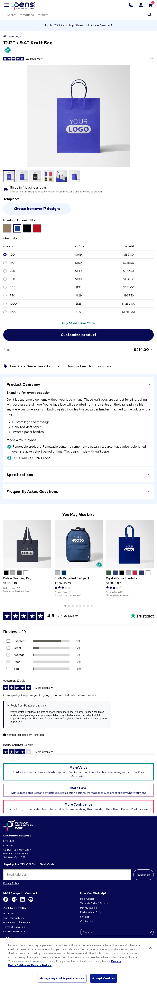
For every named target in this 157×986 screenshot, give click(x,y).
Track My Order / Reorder (94, 903)
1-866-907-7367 (21, 850)
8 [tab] (92, 606)
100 (12, 254)
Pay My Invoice (88, 907)
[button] (6, 572)
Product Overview (23, 384)
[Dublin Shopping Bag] (27, 544)
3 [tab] (73, 606)
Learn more (104, 366)
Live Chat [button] (8, 841)
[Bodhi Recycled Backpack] (79, 544)
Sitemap (85, 916)
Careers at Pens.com (14, 931)
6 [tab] (84, 606)
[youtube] (30, 901)
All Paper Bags (12, 36)
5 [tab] (80, 606)
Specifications (20, 474)
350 (12, 279)
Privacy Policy (11, 883)
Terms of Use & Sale (14, 927)
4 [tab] (77, 606)
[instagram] (14, 901)
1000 (13, 303)
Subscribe (143, 874)
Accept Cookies (103, 978)
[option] (7, 228)
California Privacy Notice (34, 965)
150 (12, 263)
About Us (8, 913)
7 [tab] (88, 606)
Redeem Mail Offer (91, 912)
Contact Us (86, 921)
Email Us (8, 845)
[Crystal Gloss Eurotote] (130, 544)
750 (12, 295)
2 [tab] (69, 606)
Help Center (87, 898)
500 (13, 287)
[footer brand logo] (18, 825)
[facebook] (6, 901)
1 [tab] (65, 606)
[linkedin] (23, 901)
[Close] (150, 947)
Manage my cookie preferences (61, 978)
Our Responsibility (13, 918)
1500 (13, 312)
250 (12, 271)
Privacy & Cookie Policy (16, 922)
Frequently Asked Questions (32, 491)
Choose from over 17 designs (37, 209)
